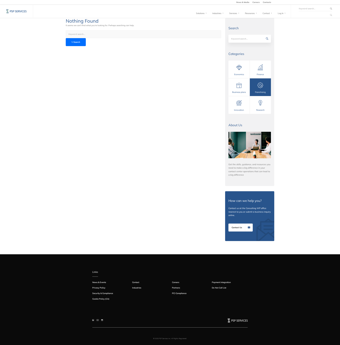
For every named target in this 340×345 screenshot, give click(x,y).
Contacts (267, 2)
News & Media (242, 2)
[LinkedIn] (93, 320)
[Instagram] (102, 320)
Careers (256, 2)
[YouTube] (97, 320)
